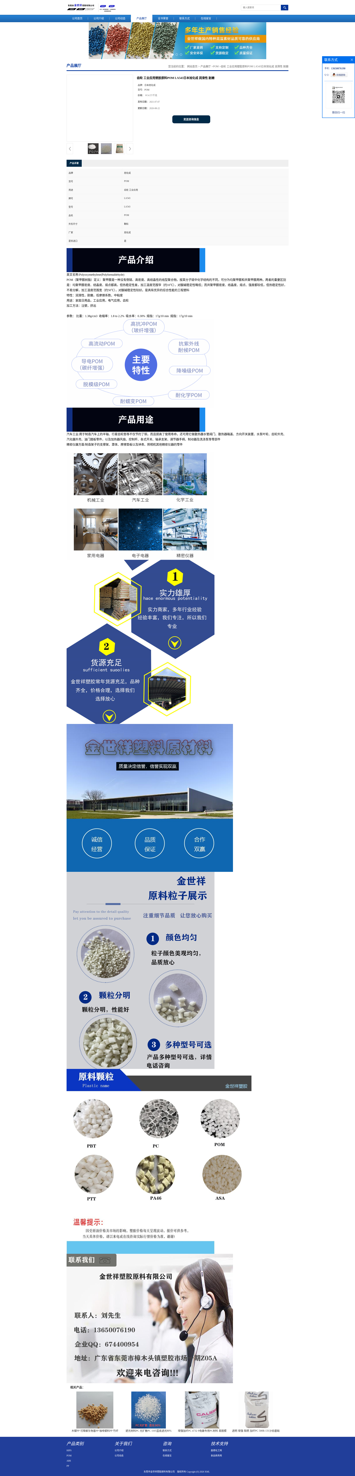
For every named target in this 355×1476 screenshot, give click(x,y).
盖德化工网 (216, 1450)
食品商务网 (216, 1455)
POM (216, 66)
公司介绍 (99, 18)
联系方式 (184, 18)
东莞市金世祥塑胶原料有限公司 (159, 1471)
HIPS (69, 1450)
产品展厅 (141, 18)
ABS (69, 1461)
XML (207, 1471)
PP (68, 1466)
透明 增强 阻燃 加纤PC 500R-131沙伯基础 (256, 1430)
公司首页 (77, 18)
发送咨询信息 (191, 119)
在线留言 (206, 18)
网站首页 (192, 66)
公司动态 (120, 18)
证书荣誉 (163, 18)
